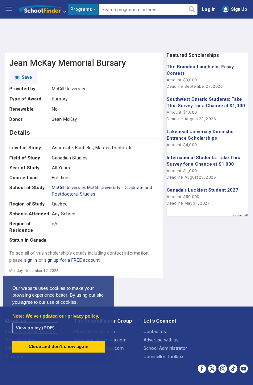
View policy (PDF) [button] (35, 327)
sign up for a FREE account (72, 260)
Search (191, 9)
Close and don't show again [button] (59, 346)
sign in (30, 260)
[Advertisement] (126, 35)
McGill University (68, 187)
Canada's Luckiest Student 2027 (202, 190)
